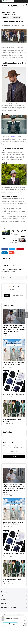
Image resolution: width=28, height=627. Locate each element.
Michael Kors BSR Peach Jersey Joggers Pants (14, 620)
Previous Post (5, 228)
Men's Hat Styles (15, 17)
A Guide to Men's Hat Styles (9, 14)
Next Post (24, 236)
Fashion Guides (10, 12)
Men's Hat (5, 17)
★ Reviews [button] (26, 315)
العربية (5, 0)
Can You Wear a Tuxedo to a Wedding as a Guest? (18, 231)
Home (3, 12)
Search (25, 277)
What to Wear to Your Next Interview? (10, 239)
